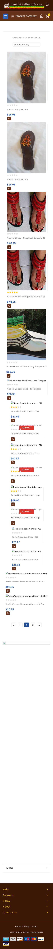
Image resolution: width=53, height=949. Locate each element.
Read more (13, 439)
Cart (34, 926)
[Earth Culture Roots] (24, 5)
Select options (9, 118)
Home (18, 926)
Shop (26, 926)
